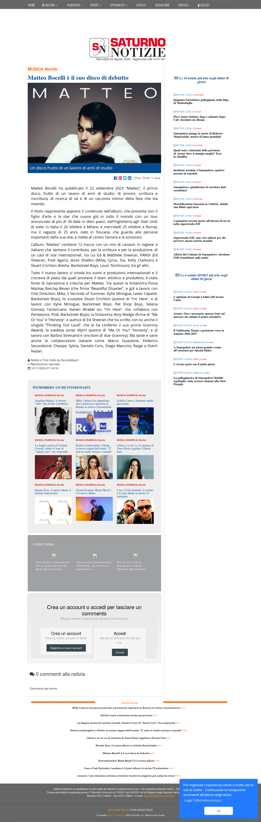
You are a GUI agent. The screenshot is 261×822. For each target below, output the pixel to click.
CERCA (141, 5)
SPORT (95, 5)
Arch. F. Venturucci (116, 815)
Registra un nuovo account (66, 648)
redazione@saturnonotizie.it (159, 796)
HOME (31, 5)
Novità (51, 69)
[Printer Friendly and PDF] (147, 178)
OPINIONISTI (118, 5)
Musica (35, 69)
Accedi (205, 5)
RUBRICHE (74, 5)
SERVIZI (183, 5)
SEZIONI (50, 5)
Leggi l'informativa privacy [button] (202, 800)
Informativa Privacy (118, 810)
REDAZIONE (162, 5)
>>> (183, 708)
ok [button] (218, 810)
